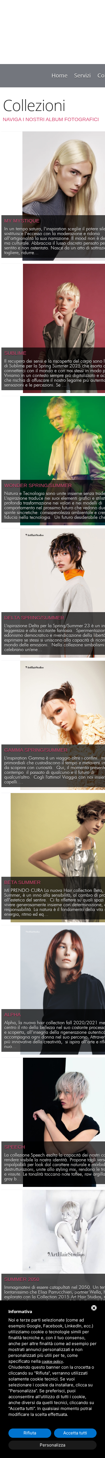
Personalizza (52, 1445)
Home (59, 75)
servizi (82, 75)
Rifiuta (30, 1433)
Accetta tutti (75, 1433)
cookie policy (52, 1361)
